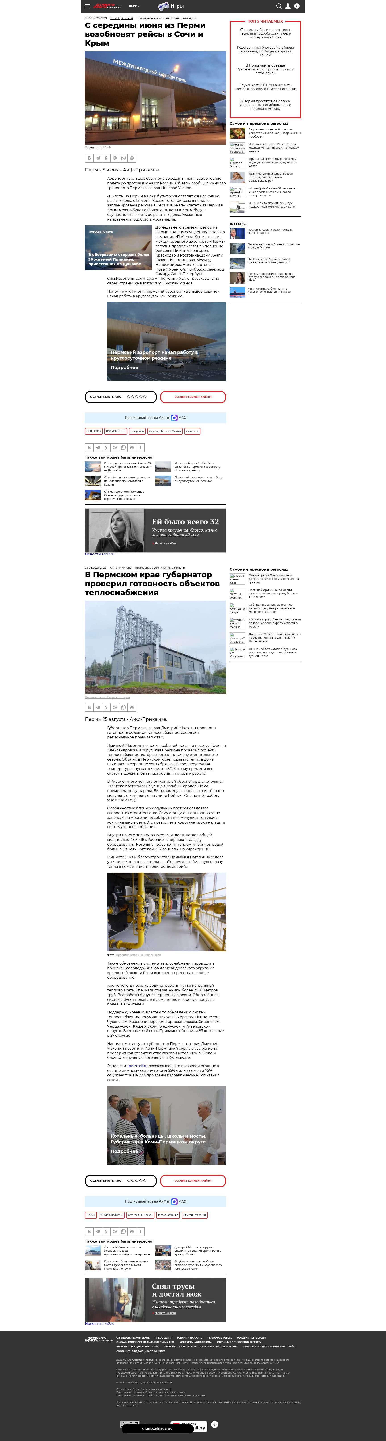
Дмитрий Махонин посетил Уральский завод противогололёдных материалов (127, 1250)
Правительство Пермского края (107, 697)
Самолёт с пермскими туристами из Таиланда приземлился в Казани (127, 481)
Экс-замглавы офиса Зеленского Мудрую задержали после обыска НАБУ (271, 277)
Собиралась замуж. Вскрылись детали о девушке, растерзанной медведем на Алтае (272, 608)
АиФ (108, 147)
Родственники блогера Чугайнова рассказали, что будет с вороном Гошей (265, 51)
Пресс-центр (163, 1337)
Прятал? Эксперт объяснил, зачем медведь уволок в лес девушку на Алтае (272, 162)
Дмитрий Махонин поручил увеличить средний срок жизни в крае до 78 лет (198, 1250)
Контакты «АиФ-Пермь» (196, 1342)
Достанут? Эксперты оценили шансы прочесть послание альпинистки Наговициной (275, 637)
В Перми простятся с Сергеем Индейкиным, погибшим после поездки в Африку (265, 105)
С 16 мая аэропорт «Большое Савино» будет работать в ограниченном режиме (124, 495)
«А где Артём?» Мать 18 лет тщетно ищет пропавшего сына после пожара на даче (273, 192)
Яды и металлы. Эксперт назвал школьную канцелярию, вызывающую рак (271, 177)
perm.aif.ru (138, 1066)
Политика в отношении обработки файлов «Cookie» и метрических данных (160, 1395)
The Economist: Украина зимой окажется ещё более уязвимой (269, 261)
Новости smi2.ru (100, 554)
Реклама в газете (220, 1337)
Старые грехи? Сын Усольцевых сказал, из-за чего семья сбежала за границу (274, 578)
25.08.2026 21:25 (95, 567)
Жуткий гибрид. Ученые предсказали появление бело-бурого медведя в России (275, 623)
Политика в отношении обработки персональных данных (150, 1392)
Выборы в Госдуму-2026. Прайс (137, 1346)
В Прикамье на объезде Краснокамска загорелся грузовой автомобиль (265, 69)
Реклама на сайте (189, 1337)
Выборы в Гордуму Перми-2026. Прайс (269, 1346)
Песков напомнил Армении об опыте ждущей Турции (274, 246)
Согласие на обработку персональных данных (144, 1389)
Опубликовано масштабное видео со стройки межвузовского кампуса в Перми (198, 1265)
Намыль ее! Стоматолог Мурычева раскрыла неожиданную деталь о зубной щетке (273, 652)
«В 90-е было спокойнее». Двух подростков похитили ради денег (272, 204)
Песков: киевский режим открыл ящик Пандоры (270, 231)
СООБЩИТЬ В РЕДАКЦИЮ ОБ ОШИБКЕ (140, 1351)
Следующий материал (157, 1428)
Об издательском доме (133, 1337)
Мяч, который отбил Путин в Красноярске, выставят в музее (269, 290)
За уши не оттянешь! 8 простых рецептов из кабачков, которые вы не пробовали (275, 133)
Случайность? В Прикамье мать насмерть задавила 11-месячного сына (265, 87)
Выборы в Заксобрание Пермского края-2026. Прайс (200, 1346)
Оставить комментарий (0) (193, 397)
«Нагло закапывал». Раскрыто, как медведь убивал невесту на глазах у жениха (274, 147)
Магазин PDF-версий (251, 1337)
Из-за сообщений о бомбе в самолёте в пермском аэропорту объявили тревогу (197, 466)
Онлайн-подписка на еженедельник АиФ (145, 1342)
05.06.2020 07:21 (96, 18)
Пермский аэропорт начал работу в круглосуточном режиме (154, 355)
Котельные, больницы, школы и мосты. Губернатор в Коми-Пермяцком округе (158, 1139)
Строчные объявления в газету (239, 1342)
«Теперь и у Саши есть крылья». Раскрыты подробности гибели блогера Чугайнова (265, 33)
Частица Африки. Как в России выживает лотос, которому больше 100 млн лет (273, 593)
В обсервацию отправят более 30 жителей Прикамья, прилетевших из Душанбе (127, 466)
